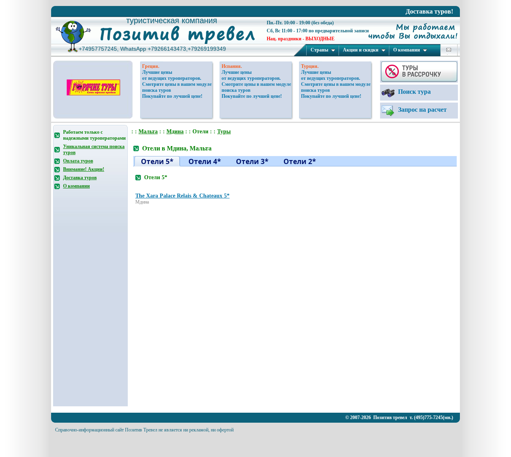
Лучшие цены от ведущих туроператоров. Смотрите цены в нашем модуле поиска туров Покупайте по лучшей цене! (177, 84)
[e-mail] (448, 49)
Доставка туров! (429, 11)
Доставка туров (80, 177)
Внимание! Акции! (83, 169)
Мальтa (148, 132)
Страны (319, 50)
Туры (224, 132)
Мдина (175, 132)
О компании (406, 50)
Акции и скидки (360, 50)
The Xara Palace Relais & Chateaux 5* (182, 196)
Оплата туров (78, 161)
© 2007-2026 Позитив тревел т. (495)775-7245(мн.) (399, 417)
